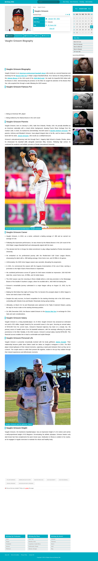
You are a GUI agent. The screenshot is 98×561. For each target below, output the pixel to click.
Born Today (66, 1)
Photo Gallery (29, 35)
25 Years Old (52, 25)
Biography (10, 35)
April (52, 546)
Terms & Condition (15, 554)
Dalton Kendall (63, 479)
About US (7, 554)
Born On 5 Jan (77, 41)
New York (31, 539)
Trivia (38, 35)
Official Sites (46, 35)
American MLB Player (25, 479)
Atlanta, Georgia (33, 548)
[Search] (58, 1)
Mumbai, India (32, 541)
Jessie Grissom (11, 483)
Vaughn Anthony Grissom (26, 483)
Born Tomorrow (74, 1)
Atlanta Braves (11, 479)
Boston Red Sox (38, 479)
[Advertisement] (38, 56)
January (50, 18)
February (53, 541)
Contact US (31, 554)
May (52, 548)
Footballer (8, 544)
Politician (8, 548)
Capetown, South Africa (35, 544)
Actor (7, 539)
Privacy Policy (24, 554)
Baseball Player (37, 14)
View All (51, 28)
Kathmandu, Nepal (33, 546)
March (52, 544)
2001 (58, 18)
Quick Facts (19, 35)
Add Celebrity (88, 1)
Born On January (78, 44)
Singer (7, 541)
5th (55, 18)
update (27, 488)
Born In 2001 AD (78, 46)
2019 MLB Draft (51, 479)
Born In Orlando (78, 49)
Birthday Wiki (9, 2)
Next (89, 8)
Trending (81, 1)
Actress (8, 546)
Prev (76, 8)
